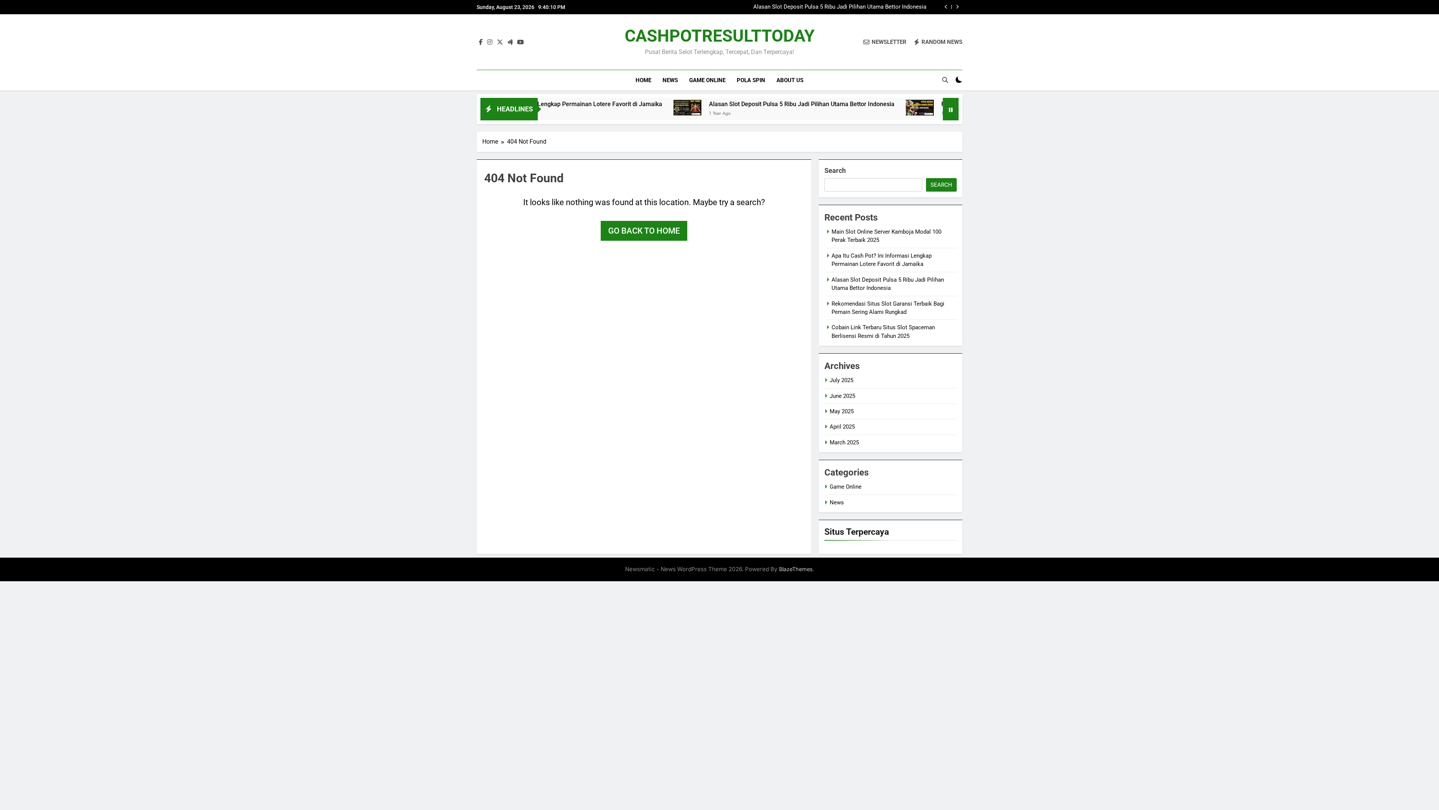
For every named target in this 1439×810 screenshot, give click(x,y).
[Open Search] (945, 80)
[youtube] (520, 42)
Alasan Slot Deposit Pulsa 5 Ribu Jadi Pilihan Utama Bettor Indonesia (839, 7)
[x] (500, 42)
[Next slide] (957, 7)
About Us (789, 80)
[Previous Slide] (946, 7)
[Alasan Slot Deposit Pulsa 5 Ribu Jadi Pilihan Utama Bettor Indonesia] (642, 108)
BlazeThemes (796, 569)
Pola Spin (751, 80)
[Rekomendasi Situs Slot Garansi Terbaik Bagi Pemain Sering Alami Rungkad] (874, 108)
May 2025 (842, 411)
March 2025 (844, 442)
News (670, 80)
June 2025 (842, 396)
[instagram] (490, 42)
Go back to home (644, 231)
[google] (510, 42)
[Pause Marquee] (951, 109)
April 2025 (842, 426)
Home (643, 80)
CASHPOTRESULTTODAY (720, 36)
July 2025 (841, 380)
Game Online (707, 80)
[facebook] (481, 42)
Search (835, 170)
